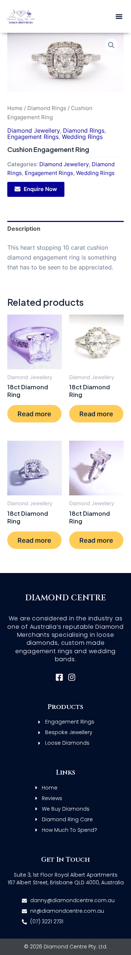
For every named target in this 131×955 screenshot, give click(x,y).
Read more (34, 414)
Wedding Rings (82, 136)
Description (23, 228)
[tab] (65, 229)
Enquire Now (40, 189)
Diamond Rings (46, 108)
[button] (119, 16)
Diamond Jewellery (33, 130)
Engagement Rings (33, 136)
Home (15, 108)
